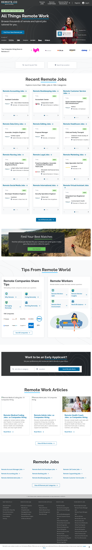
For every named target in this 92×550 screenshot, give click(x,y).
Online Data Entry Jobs (62, 520)
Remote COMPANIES (52, 3)
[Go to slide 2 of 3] (15, 115)
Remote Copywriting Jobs (71, 474)
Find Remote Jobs (60, 505)
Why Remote (24, 508)
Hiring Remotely (25, 510)
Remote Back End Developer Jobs (43, 469)
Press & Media (6, 516)
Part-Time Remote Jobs (80, 538)
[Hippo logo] (39, 325)
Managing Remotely (26, 512)
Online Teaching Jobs (80, 525)
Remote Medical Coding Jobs (64, 538)
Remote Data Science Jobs (63, 523)
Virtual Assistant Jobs (80, 527)
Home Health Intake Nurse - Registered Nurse (14, 164)
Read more (7, 432)
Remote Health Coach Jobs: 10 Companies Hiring (76, 416)
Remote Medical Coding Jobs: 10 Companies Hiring (15, 416)
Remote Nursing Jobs (12, 155)
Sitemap (5, 518)
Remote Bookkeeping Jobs (44, 91)
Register (77, 3)
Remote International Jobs (44, 185)
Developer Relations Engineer (15, 194)
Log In (87, 3)
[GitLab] (48, 50)
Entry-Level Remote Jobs (81, 531)
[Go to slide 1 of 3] (14, 115)
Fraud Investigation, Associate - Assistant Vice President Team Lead (45, 164)
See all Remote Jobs (45, 220)
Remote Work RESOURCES (63, 3)
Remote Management (44, 512)
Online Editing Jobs (61, 529)
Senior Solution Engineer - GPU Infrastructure (74, 102)
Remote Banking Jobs (39, 474)
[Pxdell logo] (39, 318)
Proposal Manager (41, 132)
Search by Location (63, 65)
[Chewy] (72, 50)
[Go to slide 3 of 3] (17, 115)
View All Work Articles (45, 443)
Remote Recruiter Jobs (80, 518)
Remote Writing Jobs (80, 529)
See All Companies (22, 333)
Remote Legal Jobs (41, 155)
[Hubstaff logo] (6, 325)
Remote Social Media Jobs (14, 185)
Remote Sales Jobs (79, 520)
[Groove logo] (6, 319)
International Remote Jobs (81, 535)
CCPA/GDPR (6, 508)
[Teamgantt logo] (14, 325)
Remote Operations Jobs (80, 505)
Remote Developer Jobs (63, 527)
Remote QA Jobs (79, 516)
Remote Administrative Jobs (10, 478)
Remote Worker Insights (27, 516)
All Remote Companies (26, 505)
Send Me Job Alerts (69, 369)
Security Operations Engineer (45, 194)
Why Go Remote (43, 508)
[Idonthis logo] (22, 319)
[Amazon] (60, 50)
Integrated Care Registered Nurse (74, 197)
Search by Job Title (31, 65)
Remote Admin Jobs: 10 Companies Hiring (44, 416)
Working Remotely (25, 514)
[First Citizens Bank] (36, 50)
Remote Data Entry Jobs (13, 124)
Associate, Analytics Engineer (15, 132)
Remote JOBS (42, 3)
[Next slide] (28, 115)
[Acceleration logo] (22, 325)
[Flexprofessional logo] (14, 319)
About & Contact (7, 505)
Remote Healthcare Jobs (73, 124)
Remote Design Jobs (62, 525)
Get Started (37, 249)
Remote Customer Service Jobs (74, 92)
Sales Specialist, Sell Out (74, 163)
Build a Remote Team (44, 510)
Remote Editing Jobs (42, 124)
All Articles (41, 505)
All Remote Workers (26, 518)
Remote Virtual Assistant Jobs (76, 185)
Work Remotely (43, 514)
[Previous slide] (4, 115)
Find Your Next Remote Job (13, 32)
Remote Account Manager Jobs (11, 469)
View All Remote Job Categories (45, 485)
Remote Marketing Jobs (73, 155)
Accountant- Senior (42, 99)
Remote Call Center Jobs (71, 469)
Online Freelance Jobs (80, 533)
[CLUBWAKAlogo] (31, 319)
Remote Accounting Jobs (13, 91)
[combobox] (22, 369)
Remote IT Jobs (60, 533)
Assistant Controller (12, 99)
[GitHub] (84, 50)
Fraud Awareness (7, 514)
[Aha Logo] (31, 325)
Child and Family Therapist (74, 132)
